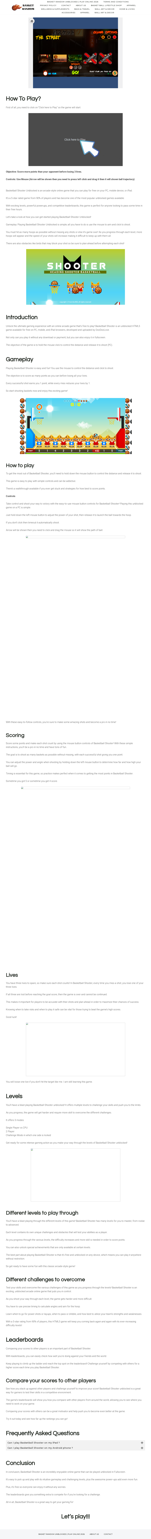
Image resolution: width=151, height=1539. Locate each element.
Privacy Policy (48, 5)
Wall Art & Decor (104, 9)
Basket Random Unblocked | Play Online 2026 (72, 2)
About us (81, 5)
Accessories (68, 13)
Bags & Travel (82, 9)
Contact (66, 5)
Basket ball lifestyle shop (106, 5)
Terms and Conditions (116, 2)
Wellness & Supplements (55, 9)
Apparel (131, 5)
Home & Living (127, 9)
